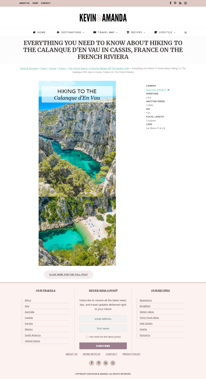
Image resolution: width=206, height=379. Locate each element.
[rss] (180, 3)
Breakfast (145, 306)
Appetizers (146, 300)
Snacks (143, 329)
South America (33, 335)
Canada (29, 317)
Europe (52, 68)
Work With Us (91, 354)
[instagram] (185, 3)
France (62, 68)
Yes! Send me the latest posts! (105, 336)
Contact (45, 3)
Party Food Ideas (149, 317)
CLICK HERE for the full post (68, 274)
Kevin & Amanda (29, 68)
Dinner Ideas (147, 311)
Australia (29, 311)
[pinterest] (175, 3)
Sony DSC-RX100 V (156, 89)
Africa (28, 300)
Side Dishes (146, 323)
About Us (24, 3)
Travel (43, 68)
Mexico (29, 329)
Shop (35, 3)
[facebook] (170, 3)
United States (32, 340)
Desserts (145, 335)
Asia (27, 306)
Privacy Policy (131, 354)
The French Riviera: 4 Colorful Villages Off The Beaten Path (98, 68)
